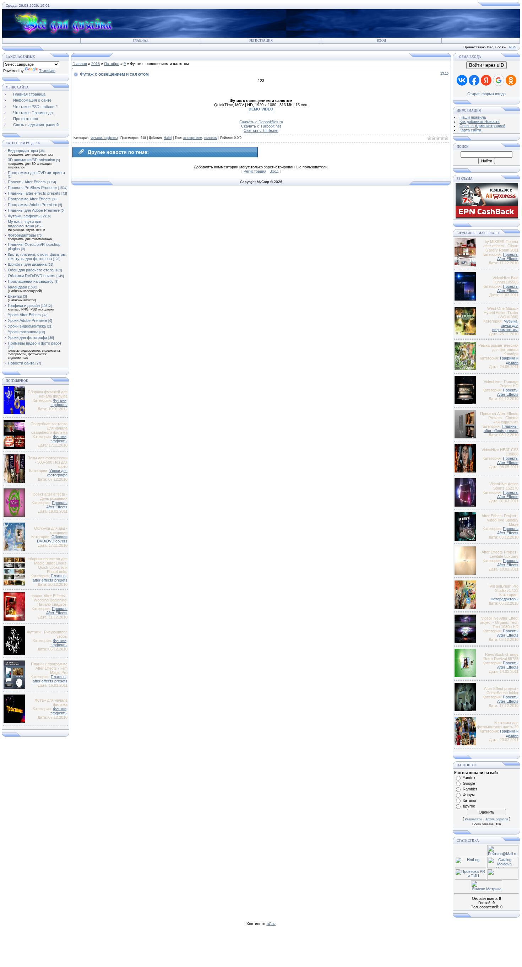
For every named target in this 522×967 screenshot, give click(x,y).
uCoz (271, 924)
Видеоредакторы (23, 150)
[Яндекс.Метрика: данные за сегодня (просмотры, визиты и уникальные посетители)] (486, 885)
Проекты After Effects (27, 182)
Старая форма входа (486, 94)
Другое (469, 806)
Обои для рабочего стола (31, 270)
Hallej (168, 138)
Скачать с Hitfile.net (261, 130)
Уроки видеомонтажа (27, 326)
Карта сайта (470, 130)
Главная (140, 40)
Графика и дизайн (24, 305)
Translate (47, 71)
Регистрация (261, 40)
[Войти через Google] (498, 80)
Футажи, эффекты (24, 216)
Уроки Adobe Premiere (27, 320)
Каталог (470, 800)
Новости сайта (21, 363)
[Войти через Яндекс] (486, 80)
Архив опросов (496, 819)
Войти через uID (486, 65)
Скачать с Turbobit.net (261, 126)
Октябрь (111, 63)
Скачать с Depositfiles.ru (261, 122)
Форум (469, 795)
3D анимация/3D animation (31, 160)
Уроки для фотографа (27, 337)
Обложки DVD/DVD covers (31, 276)
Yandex (469, 778)
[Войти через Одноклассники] (511, 80)
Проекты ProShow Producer (32, 187)
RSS (512, 47)
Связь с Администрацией (482, 126)
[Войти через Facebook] (474, 80)
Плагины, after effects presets (34, 193)
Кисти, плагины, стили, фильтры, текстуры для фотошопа (37, 256)
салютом (210, 138)
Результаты (473, 819)
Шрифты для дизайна (27, 264)
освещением (192, 138)
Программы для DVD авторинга (36, 173)
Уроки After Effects (24, 315)
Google (469, 783)
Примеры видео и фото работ (34, 343)
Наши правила (473, 117)
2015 (95, 63)
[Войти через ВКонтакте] (462, 80)
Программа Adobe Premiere (32, 204)
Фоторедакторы (22, 235)
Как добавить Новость (480, 121)
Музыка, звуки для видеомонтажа (24, 224)
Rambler (470, 789)
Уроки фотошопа (23, 332)
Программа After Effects (29, 199)
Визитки (15, 296)
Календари (17, 287)
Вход (381, 40)
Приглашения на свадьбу (31, 281)
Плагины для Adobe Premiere (34, 210)
